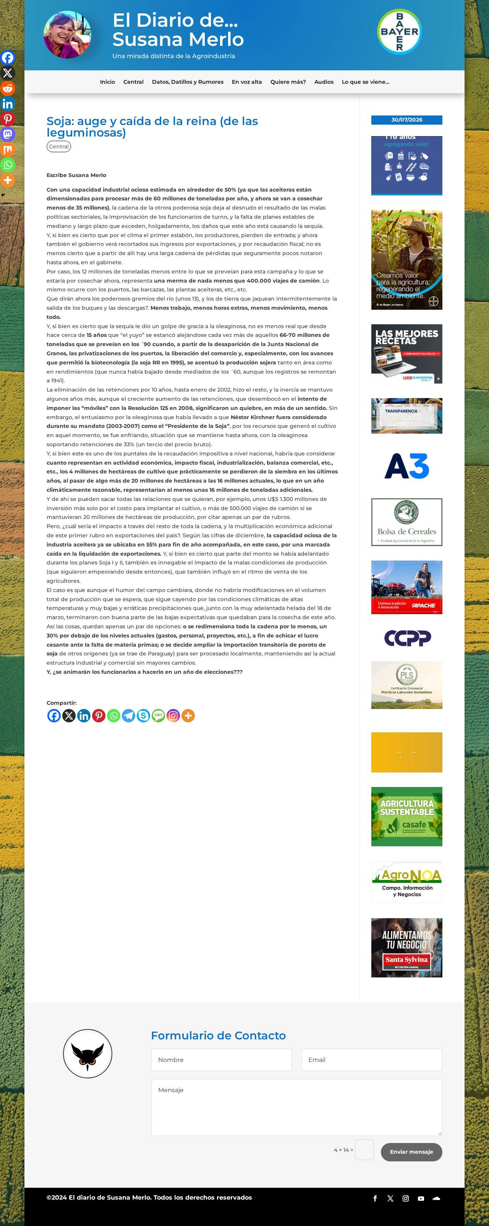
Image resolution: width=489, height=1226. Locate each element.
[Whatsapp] (113, 715)
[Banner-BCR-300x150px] (406, 431)
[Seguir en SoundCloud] (436, 1198)
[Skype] (143, 715)
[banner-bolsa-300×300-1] (406, 544)
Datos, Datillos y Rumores (187, 81)
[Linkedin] (84, 715)
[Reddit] (7, 88)
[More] (188, 715)
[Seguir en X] (390, 1198)
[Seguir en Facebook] (375, 1198)
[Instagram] (173, 715)
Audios (324, 81)
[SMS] (158, 715)
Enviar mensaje (411, 1151)
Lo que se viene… (365, 81)
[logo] (406, 645)
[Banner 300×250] (406, 193)
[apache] (406, 612)
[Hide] (3, 195)
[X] (69, 715)
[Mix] (7, 149)
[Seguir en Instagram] (406, 1198)
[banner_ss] (406, 975)
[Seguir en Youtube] (421, 1198)
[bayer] (406, 307)
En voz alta (247, 81)
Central (133, 81)
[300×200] (406, 707)
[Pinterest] (98, 715)
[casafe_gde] (406, 844)
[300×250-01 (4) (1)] (406, 381)
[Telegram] (128, 715)
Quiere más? (288, 81)
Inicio (107, 81)
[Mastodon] (7, 134)
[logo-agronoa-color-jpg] (406, 901)
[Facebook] (54, 715)
